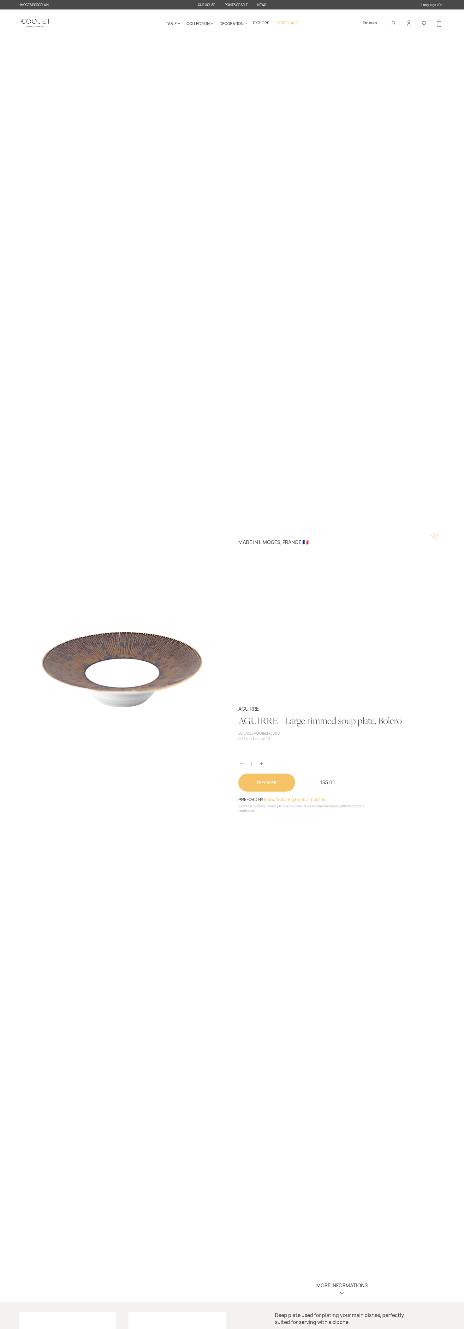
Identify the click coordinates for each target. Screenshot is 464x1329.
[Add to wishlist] (434, 537)
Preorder (267, 782)
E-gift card (287, 23)
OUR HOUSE (206, 5)
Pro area (370, 23)
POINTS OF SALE (236, 5)
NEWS (261, 5)
